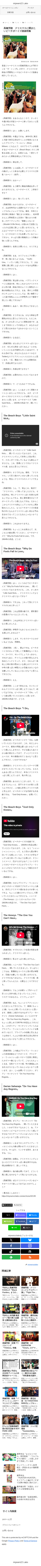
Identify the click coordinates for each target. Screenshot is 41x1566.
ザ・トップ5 (8, 1205)
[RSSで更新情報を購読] (30, 1257)
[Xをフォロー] (11, 1240)
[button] (27, 1227)
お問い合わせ (7, 1530)
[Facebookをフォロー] (11, 1245)
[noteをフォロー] (30, 1251)
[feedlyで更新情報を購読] (11, 1257)
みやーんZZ (7, 1519)
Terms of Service (30, 1541)
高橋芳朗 (19, 1205)
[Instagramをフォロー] (30, 1245)
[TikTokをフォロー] (11, 1251)
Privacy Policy (14, 1541)
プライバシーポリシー (11, 1525)
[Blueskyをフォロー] (30, 1240)
